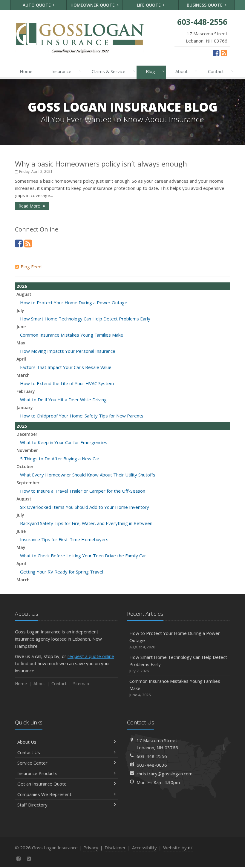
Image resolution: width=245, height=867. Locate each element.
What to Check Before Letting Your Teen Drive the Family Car (83, 556)
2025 (21, 426)
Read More (30, 206)
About (184, 71)
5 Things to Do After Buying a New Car (59, 459)
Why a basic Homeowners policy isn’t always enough (101, 164)
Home (26, 71)
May (20, 343)
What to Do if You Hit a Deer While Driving (63, 400)
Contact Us (28, 752)
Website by (178, 848)
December (26, 434)
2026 (21, 286)
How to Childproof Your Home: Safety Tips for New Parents (81, 416)
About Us (26, 742)
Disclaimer (115, 848)
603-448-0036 (152, 765)
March (23, 375)
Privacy (90, 848)
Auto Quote (37, 5)
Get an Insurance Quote (42, 784)
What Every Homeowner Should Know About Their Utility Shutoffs (87, 475)
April (21, 359)
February (25, 391)
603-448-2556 (152, 756)
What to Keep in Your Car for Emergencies (63, 442)
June (21, 326)
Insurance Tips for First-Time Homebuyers (64, 539)
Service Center (32, 763)
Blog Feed (31, 267)
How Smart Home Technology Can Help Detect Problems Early (85, 319)
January (24, 407)
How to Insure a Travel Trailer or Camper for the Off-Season (82, 491)
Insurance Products (37, 773)
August (23, 294)
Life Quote (149, 5)
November (27, 450)
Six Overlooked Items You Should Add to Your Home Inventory (84, 507)
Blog (154, 71)
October (24, 466)
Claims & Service (112, 71)
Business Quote (205, 5)
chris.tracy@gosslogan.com (164, 774)
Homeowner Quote (93, 5)
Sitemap (81, 683)
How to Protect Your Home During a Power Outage (73, 302)
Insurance (64, 71)
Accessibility (144, 848)
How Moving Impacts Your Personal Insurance (67, 351)
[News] (224, 53)
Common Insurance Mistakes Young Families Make (71, 335)
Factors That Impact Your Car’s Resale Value (65, 367)
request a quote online (91, 656)
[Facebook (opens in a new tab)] (216, 53)
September (27, 482)
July (20, 310)
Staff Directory (32, 805)
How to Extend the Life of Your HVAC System (67, 383)
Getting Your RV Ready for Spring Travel (61, 572)
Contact (219, 71)
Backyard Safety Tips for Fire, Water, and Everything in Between (86, 523)
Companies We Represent (44, 794)
